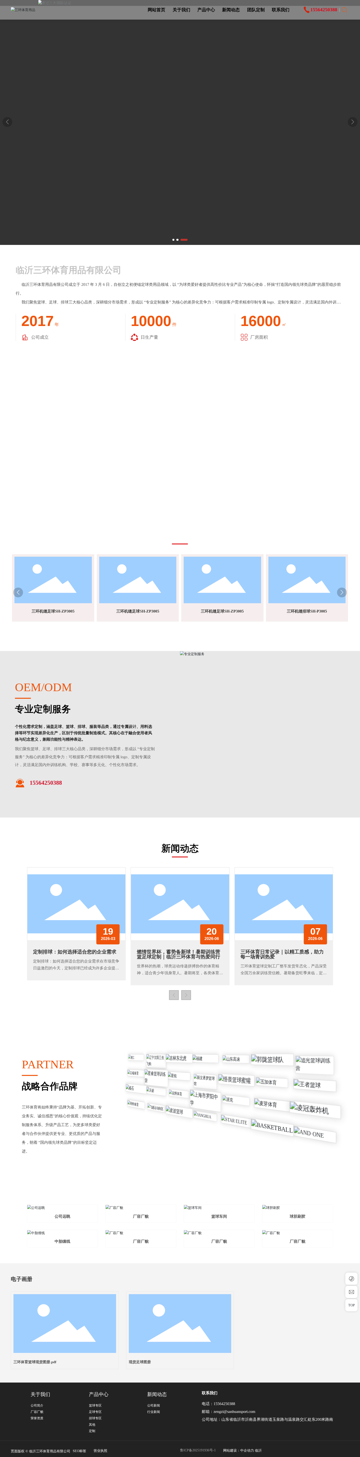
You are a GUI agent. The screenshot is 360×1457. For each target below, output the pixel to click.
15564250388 (224, 1404)
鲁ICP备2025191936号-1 (198, 1450)
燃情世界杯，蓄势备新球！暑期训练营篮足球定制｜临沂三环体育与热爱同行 (178, 954)
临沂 (258, 1450)
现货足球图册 (140, 1362)
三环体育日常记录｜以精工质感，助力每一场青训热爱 (282, 954)
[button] (173, 240)
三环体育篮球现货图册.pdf (34, 1362)
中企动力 (247, 1450)
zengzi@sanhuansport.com (234, 1411)
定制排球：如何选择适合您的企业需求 (74, 951)
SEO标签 (79, 1451)
